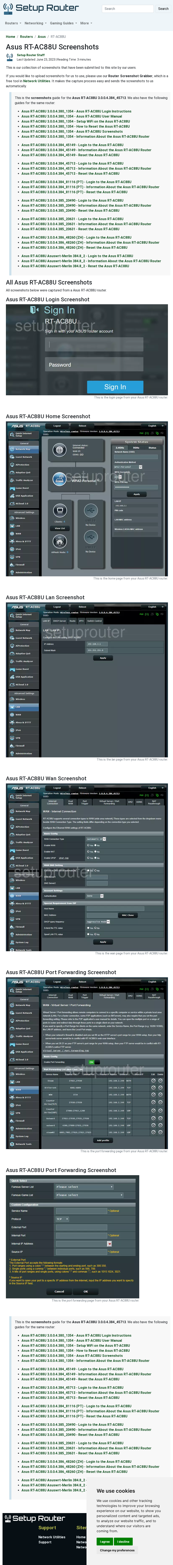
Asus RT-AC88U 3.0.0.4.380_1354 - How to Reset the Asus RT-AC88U (76, 126)
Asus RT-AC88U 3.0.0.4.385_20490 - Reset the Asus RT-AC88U (70, 211)
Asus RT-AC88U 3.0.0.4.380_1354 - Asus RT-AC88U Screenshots (72, 132)
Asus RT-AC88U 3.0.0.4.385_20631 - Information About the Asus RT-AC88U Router (86, 224)
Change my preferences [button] (117, 1550)
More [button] (85, 23)
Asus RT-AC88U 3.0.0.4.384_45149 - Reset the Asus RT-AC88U (70, 155)
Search (163, 9)
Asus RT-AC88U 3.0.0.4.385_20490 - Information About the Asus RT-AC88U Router (86, 206)
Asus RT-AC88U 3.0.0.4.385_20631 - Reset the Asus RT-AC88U (70, 229)
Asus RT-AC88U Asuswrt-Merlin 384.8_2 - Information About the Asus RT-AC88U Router (91, 261)
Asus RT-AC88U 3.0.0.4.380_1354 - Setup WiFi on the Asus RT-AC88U (76, 121)
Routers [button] (12, 23)
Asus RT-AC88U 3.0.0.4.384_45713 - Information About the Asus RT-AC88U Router (86, 169)
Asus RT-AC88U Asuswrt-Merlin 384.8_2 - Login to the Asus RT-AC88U (77, 256)
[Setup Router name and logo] (34, 1518)
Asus (42, 37)
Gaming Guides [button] (62, 23)
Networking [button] (34, 23)
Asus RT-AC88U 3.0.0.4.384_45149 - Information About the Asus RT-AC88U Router (86, 150)
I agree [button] (105, 1541)
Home (10, 37)
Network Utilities (36, 81)
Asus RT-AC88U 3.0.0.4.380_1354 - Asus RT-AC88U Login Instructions (76, 111)
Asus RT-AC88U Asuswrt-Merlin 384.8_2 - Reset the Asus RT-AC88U (75, 266)
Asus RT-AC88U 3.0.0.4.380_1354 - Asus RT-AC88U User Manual (72, 116)
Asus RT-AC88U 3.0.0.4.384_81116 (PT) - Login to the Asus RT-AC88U (76, 182)
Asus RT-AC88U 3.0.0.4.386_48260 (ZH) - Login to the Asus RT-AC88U (76, 237)
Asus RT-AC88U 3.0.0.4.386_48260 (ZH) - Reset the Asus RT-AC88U (74, 248)
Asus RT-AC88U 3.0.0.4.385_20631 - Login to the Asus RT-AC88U (72, 219)
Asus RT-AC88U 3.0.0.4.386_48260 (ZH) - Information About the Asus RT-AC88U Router (90, 243)
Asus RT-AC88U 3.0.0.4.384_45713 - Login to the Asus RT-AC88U (72, 163)
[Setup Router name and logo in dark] (41, 9)
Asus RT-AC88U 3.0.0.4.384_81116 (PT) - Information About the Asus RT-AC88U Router (90, 187)
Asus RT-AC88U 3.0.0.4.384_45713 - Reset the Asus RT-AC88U (70, 174)
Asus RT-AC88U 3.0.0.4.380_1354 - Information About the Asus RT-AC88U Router (86, 137)
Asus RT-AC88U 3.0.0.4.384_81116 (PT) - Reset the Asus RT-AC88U (74, 192)
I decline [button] (123, 1541)
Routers (26, 37)
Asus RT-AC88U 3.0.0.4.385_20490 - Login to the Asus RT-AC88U (72, 200)
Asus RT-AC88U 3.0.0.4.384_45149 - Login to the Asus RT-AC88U (72, 145)
